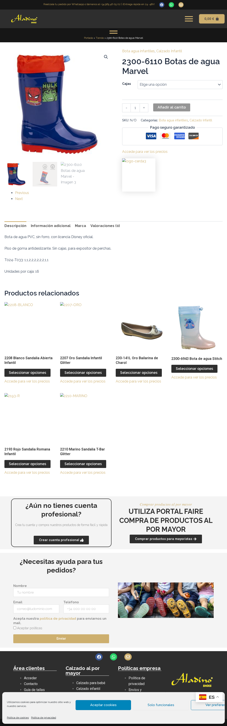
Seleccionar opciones (27, 373)
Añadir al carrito (172, 107)
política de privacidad (58, 619)
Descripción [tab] (15, 226)
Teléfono (71, 602)
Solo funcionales (161, 705)
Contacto (31, 684)
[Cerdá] (138, 175)
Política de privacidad (43, 717)
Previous (22, 193)
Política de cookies (18, 717)
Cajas (126, 83)
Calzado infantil (88, 689)
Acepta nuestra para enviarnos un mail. (59, 621)
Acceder (30, 678)
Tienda (100, 38)
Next (19, 199)
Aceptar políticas (29, 628)
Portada (88, 38)
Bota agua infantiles (138, 51)
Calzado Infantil (169, 51)
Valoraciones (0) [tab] (105, 226)
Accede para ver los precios (145, 151)
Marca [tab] (80, 226)
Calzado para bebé (90, 683)
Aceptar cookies (103, 705)
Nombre (20, 586)
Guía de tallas (34, 690)
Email (17, 602)
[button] (106, 57)
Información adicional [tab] (50, 226)
